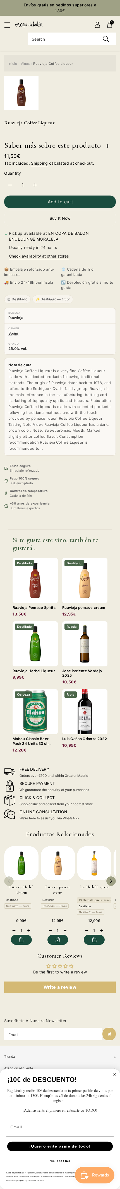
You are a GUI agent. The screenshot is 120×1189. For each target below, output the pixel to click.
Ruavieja (15, 317)
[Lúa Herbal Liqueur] (94, 863)
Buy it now (60, 218)
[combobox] (72, 39)
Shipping (39, 163)
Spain (13, 333)
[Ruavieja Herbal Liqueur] (21, 863)
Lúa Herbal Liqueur (94, 887)
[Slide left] (9, 881)
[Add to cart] (21, 940)
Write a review (60, 987)
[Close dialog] (115, 1074)
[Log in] (97, 25)
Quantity (12, 173)
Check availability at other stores (39, 256)
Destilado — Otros (55, 906)
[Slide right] (111, 881)
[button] (9, 24)
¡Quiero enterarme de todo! (60, 1146)
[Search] (106, 39)
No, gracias (60, 1161)
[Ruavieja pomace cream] (58, 863)
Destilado (20, 299)
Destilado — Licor (17, 906)
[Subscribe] (109, 1034)
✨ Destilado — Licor (52, 299)
